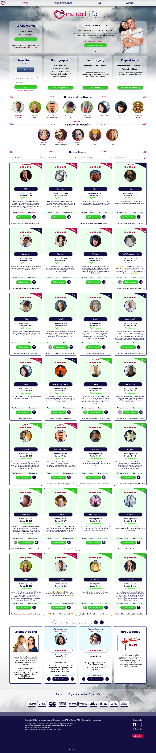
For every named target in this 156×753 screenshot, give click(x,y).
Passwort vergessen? (26, 91)
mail (34, 217)
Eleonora (60, 254)
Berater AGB (76, 720)
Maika (95, 145)
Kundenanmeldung (62, 2)
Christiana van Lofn (130, 254)
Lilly (130, 189)
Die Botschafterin (60, 384)
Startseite (28, 720)
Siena (95, 384)
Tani (103, 117)
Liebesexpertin (95, 514)
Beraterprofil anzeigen (60, 675)
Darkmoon (87, 117)
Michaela (26, 514)
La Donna (43, 145)
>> (102, 622)
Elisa (69, 117)
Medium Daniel (52, 117)
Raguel (18, 117)
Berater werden (59, 720)
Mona (95, 189)
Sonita (78, 145)
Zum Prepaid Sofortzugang (130, 88)
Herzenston (130, 384)
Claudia (60, 319)
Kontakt (130, 2)
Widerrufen (137, 736)
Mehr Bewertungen (60, 679)
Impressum (97, 720)
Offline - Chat (120, 282)
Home (25, 2)
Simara (95, 319)
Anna (112, 145)
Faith (35, 117)
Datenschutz (86, 720)
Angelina (130, 449)
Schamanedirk (130, 319)
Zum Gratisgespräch (60, 88)
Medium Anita (60, 631)
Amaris (130, 579)
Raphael (130, 514)
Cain (138, 117)
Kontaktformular (31, 47)
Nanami (121, 117)
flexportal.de (83, 750)
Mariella (95, 449)
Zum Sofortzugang (95, 88)
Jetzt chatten (85, 412)
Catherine (60, 189)
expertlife (4, 3)
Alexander (25, 254)
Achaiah (60, 514)
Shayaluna (25, 449)
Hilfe (99, 2)
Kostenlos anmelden (95, 45)
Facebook (28, 69)
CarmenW (95, 579)
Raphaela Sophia (61, 145)
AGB (68, 720)
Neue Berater (95, 679)
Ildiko (25, 189)
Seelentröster (95, 631)
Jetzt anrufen (24, 217)
